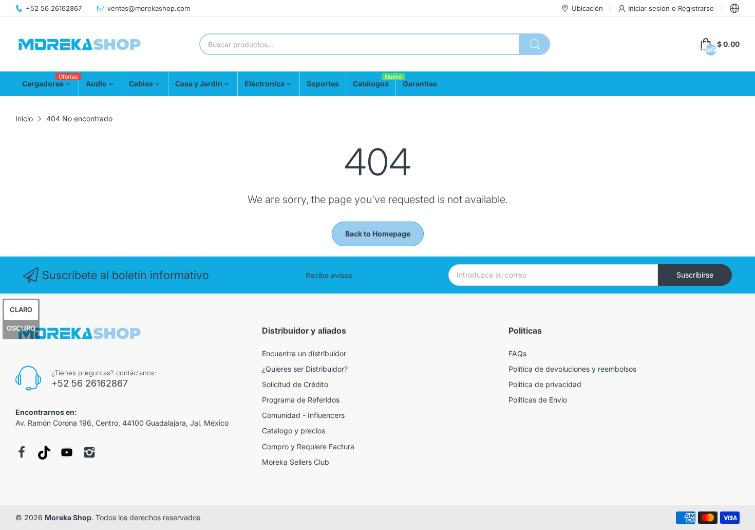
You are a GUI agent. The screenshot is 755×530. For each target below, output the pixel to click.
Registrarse (696, 8)
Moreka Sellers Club (295, 462)
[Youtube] (67, 452)
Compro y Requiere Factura (308, 446)
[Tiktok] (44, 453)
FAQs (517, 353)
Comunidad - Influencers (303, 415)
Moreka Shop (68, 517)
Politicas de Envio (537, 399)
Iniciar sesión (650, 8)
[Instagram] (89, 452)
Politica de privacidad (544, 384)
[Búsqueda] (534, 44)
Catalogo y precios (293, 430)
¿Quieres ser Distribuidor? (305, 368)
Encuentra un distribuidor (304, 353)
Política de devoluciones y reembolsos (572, 368)
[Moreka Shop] (79, 44)
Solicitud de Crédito (295, 384)
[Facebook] (21, 452)
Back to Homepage (377, 233)
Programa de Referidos (300, 399)
